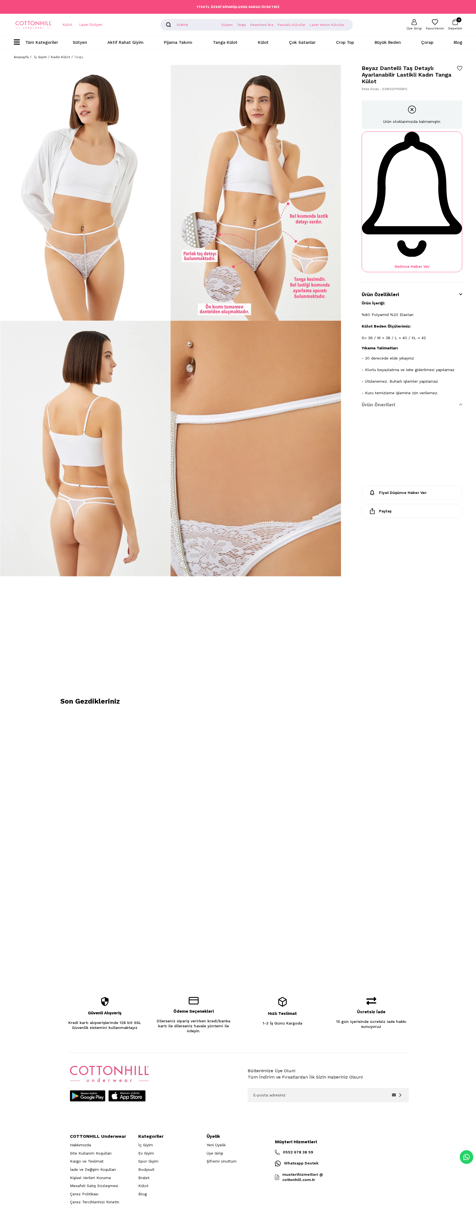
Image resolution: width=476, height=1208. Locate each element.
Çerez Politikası (84, 1194)
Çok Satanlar (302, 42)
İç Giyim (145, 1145)
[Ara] (169, 24)
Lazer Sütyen (90, 25)
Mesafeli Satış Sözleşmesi (94, 1185)
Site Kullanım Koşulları (91, 1153)
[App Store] (127, 1095)
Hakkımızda (80, 1145)
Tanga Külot (225, 42)
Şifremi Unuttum (222, 1161)
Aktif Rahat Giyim (125, 42)
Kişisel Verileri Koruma (90, 1177)
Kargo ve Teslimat (87, 1161)
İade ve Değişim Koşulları (93, 1169)
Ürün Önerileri (378, 404)
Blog (458, 42)
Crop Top (345, 42)
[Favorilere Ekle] (459, 68)
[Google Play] (87, 1095)
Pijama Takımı (178, 42)
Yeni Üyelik (216, 1145)
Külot (67, 25)
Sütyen (80, 42)
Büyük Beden (388, 42)
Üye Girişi (215, 1153)
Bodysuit (146, 1169)
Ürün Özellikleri (380, 294)
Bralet (144, 1177)
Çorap (427, 42)
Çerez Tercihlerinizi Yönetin (94, 1202)
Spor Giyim (148, 1161)
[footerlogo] (109, 1074)
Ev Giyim (146, 1153)
